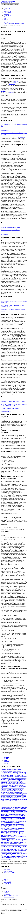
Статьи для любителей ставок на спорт (14, 23)
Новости (6, 19)
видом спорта (21, 137)
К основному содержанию (8, 1)
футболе (16, 81)
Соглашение (7, 894)
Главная (6, 22)
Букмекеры (7, 8)
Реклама (6, 892)
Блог (5, 18)
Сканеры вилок (8, 871)
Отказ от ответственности (11, 895)
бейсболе (11, 92)
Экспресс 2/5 (7, 882)
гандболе (3, 91)
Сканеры (6, 9)
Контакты (6, 891)
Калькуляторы (7, 15)
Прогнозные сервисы (9, 872)
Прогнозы (6, 14)
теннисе (17, 93)
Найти (2, 913)
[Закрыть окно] (1, 901)
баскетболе (12, 84)
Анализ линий (7, 12)
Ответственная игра (9, 897)
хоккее (14, 82)
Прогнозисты (7, 11)
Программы (7, 16)
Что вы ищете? (4, 909)
